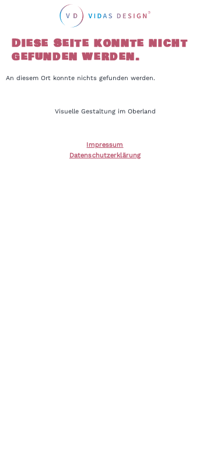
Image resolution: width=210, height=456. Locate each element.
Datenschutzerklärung (105, 155)
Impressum (104, 144)
